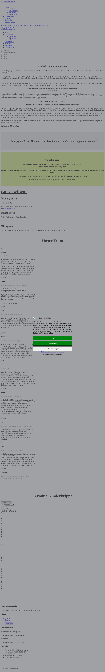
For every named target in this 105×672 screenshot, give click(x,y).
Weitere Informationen (48, 352)
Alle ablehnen (52, 343)
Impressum (60, 352)
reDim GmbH (59, 354)
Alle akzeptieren (52, 338)
